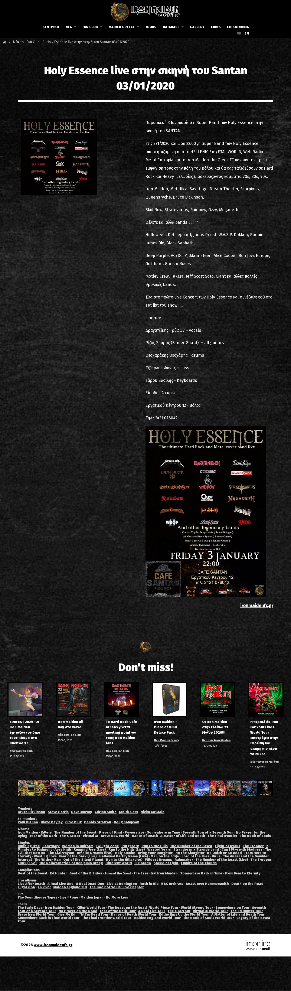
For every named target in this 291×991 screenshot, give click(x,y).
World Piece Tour (163, 908)
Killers (46, 832)
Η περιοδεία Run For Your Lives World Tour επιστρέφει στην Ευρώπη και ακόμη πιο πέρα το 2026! (264, 738)
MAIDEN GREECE (122, 27)
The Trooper (253, 846)
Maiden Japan (92, 897)
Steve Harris (58, 812)
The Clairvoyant (61, 853)
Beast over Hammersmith (207, 884)
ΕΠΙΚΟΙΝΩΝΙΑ (238, 27)
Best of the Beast (33, 873)
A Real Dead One (90, 884)
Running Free (29, 846)
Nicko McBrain (152, 812)
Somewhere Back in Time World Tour (48, 918)
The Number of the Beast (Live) (222, 860)
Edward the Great (118, 873)
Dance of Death (145, 836)
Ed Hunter (58, 873)
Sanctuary (51, 846)
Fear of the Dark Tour (118, 911)
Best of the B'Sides (85, 873)
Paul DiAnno (28, 822)
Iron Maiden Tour (59, 908)
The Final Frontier (222, 836)
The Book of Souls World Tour (208, 918)
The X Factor (70, 836)
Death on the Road (247, 884)
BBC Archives (172, 884)
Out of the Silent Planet (83, 860)
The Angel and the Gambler (246, 856)
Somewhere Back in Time (201, 873)
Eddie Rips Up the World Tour (184, 914)
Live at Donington (122, 884)
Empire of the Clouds (199, 863)
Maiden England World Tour (157, 918)
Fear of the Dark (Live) (78, 856)
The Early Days (30, 908)
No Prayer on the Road (78, 911)
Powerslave (134, 832)
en (247, 33)
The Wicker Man (47, 860)
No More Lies (117, 897)
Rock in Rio (149, 884)
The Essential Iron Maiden (156, 873)
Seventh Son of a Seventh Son (208, 832)
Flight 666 (26, 887)
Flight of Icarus (227, 846)
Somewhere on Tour (232, 908)
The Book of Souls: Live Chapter (116, 887)
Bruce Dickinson (31, 812)
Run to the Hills (154, 846)
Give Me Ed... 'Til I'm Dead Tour (82, 914)
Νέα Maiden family (166, 740)
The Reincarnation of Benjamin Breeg (71, 863)
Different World (118, 863)
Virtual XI (90, 836)
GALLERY (197, 27)
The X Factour (179, 911)
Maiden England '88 (70, 887)
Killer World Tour (90, 908)
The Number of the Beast (75, 832)
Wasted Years (159, 849)
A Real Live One (60, 884)
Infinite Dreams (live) (94, 853)
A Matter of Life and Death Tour (238, 914)
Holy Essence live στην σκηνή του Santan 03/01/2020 (88, 42)
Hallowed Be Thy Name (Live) (123, 856)
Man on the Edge (165, 856)
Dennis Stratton (97, 822)
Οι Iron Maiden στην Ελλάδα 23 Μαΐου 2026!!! (215, 727)
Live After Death (31, 884)
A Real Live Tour (151, 911)
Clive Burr (73, 822)
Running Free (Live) (89, 849)
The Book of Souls (255, 836)
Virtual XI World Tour (210, 911)
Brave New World (115, 836)
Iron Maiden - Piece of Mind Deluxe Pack (165, 727)
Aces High (63, 849)
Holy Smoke (125, 853)
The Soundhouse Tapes (37, 897)
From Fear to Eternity (243, 873)
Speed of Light (166, 863)
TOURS (150, 27)
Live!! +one (69, 897)
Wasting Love (45, 856)
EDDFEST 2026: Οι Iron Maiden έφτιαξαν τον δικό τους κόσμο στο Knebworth (25, 732)
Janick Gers (128, 812)
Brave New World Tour (36, 914)
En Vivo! (44, 887)
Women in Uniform (77, 846)
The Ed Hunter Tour (246, 911)
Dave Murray (81, 812)
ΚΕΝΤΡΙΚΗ (50, 27)
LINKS (216, 27)
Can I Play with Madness (242, 849)
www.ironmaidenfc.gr (53, 945)
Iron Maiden (28, 832)
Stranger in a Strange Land (196, 849)
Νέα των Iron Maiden (216, 740)
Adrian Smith (106, 812)
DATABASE (171, 27)
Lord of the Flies (195, 856)
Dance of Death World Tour (134, 914)
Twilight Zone (107, 846)
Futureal (25, 860)
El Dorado (142, 863)
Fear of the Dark (43, 836)
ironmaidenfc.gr (256, 605)
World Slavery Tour (197, 908)
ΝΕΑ (68, 27)
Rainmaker (183, 860)
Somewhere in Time (163, 832)
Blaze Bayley (52, 822)
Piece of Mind (110, 832)
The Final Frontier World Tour (106, 918)
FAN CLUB (90, 27)
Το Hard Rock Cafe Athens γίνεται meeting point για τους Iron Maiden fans (121, 732)
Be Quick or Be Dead (224, 853)
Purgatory (130, 846)
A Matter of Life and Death (182, 836)
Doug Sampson (126, 822)
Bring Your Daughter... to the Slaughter (171, 853)
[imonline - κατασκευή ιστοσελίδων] (258, 945)
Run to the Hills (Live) (126, 849)
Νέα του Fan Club (26, 42)
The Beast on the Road (127, 908)
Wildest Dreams (158, 860)
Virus (216, 856)
